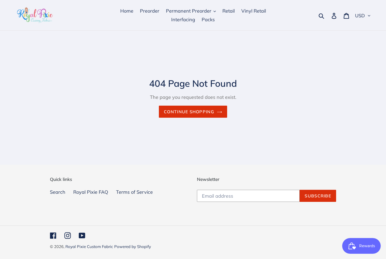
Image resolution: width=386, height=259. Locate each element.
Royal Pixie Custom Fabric (89, 246)
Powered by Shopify (132, 246)
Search (57, 192)
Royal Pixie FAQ (90, 192)
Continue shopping (189, 111)
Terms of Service (134, 192)
